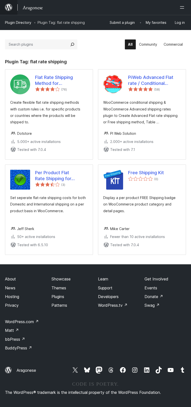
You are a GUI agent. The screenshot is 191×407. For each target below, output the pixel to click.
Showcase (61, 278)
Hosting (12, 296)
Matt (12, 330)
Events (150, 287)
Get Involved (156, 278)
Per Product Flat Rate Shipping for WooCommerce (53, 175)
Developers (108, 296)
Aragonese (26, 370)
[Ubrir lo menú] (183, 7)
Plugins (57, 296)
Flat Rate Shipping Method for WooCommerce (54, 80)
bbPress (15, 339)
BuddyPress (18, 347)
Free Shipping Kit (146, 172)
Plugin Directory (18, 22)
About (10, 278)
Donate (153, 296)
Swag (152, 305)
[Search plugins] (72, 44)
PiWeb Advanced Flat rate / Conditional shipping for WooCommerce (150, 80)
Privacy (12, 305)
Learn (103, 278)
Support (105, 287)
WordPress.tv (113, 305)
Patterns (59, 305)
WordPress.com (22, 321)
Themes (58, 287)
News (10, 287)
